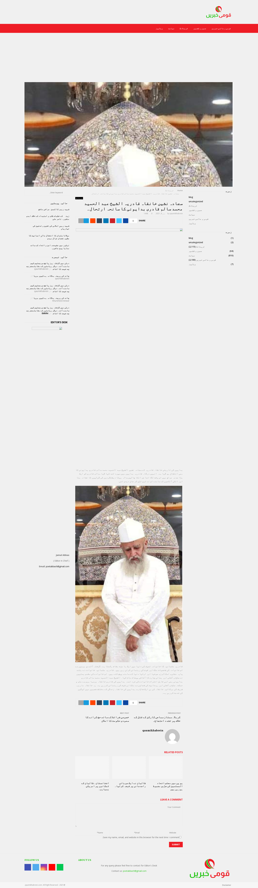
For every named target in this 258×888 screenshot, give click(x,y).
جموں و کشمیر (199, 28)
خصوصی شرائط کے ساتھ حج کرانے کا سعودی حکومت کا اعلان (107, 718)
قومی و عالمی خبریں (221, 28)
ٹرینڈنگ (184, 28)
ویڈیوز (159, 28)
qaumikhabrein (176, 213)
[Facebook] (44, 28)
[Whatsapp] (31, 28)
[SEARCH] (66, 193)
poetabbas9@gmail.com (57, 566)
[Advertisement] (129, 60)
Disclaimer (226, 885)
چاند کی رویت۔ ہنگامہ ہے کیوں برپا (51, 275)
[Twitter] (41, 28)
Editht (45, 313)
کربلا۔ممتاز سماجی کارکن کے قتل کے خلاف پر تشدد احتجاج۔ (157, 718)
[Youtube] (34, 28)
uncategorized (196, 201)
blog (191, 197)
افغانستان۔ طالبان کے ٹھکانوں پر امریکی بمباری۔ (95, 786)
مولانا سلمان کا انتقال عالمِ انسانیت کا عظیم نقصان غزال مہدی (49, 237)
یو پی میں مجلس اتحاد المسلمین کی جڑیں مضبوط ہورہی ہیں (168, 786)
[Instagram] (38, 28)
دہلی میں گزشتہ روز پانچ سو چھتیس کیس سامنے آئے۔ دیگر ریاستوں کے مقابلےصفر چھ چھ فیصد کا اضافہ (47, 266)
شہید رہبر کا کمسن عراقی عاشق (53, 209)
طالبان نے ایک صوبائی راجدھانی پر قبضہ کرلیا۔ (130, 785)
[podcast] (26, 28)
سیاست (171, 28)
